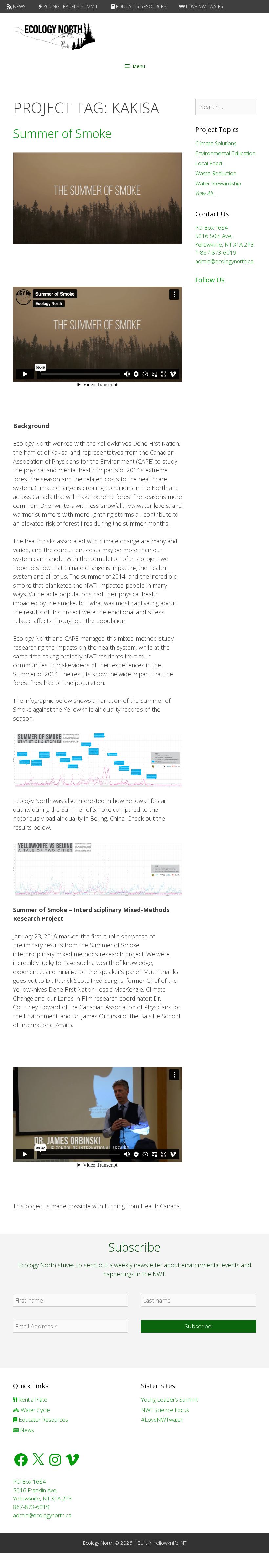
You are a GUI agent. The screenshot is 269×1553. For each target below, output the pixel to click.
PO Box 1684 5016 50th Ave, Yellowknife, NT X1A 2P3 (224, 236)
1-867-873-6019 (215, 252)
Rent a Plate (32, 1399)
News (19, 6)
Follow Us (210, 279)
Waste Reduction (215, 173)
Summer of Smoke (62, 133)
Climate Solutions (216, 143)
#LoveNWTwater (162, 1419)
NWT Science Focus (165, 1409)
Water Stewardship (218, 183)
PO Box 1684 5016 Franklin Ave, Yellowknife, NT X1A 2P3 (42, 1490)
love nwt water (204, 6)
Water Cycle (34, 1409)
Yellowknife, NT (170, 1543)
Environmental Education (225, 153)
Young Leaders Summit (70, 6)
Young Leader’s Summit (169, 1399)
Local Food (208, 163)
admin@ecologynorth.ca (224, 261)
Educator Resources (140, 6)
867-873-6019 (31, 1507)
